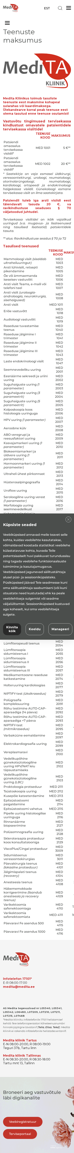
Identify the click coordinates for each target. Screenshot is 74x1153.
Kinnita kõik (12, 629)
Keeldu (35, 629)
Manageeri (60, 629)
